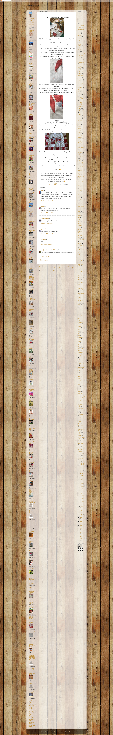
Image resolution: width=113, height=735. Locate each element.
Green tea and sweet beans (81, 147)
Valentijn (80, 451)
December (80, 87)
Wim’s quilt (80, 453)
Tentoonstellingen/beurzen (81, 438)
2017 (81, 517)
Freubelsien (31, 165)
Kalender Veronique (80, 232)
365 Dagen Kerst (31, 329)
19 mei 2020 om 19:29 (47, 200)
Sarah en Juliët (80, 394)
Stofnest (31, 714)
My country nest (31, 583)
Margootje (80, 277)
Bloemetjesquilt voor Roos (81, 54)
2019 (81, 511)
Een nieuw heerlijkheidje (81, 97)
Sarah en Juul (81, 397)
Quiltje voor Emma (80, 326)
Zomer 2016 (81, 464)
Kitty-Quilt (31, 289)
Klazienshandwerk (32, 532)
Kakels (79, 229)
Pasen (79, 304)
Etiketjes (80, 118)
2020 (81, 484)
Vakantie (80, 449)
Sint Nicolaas (81, 418)
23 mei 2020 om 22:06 (47, 244)
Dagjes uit (80, 80)
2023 (81, 473)
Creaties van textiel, (32, 708)
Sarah (79, 391)
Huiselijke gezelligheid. (80, 185)
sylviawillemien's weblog (32, 711)
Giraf (79, 145)
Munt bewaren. (80, 285)
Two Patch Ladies (31, 719)
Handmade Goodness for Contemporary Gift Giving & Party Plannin (32, 657)
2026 (81, 471)
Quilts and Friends (31, 155)
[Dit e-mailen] (63, 184)
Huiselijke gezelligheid (80, 180)
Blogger (70, 732)
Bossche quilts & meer (32, 52)
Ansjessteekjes (32, 569)
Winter (79, 456)
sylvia (42, 206)
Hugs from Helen (31, 133)
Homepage (57, 267)
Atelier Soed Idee (32, 428)
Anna (79, 33)
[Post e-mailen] (61, 184)
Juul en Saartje (79, 220)
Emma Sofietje (81, 110)
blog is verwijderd (31, 579)
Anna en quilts (80, 39)
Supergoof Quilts (31, 84)
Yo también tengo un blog (32, 669)
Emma (79, 108)
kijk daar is (31, 357)
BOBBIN (31, 179)
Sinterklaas (80, 425)
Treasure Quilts (31, 453)
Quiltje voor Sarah (80, 353)
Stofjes (79, 433)
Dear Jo (30, 551)
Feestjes (79, 126)
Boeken (79, 57)
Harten (79, 160)
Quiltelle (31, 248)
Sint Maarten (81, 414)
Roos (79, 378)
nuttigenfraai (32, 94)
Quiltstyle (31, 587)
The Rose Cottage (31, 212)
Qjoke (30, 320)
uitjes (79, 447)
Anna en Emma (80, 36)
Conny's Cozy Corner (32, 726)
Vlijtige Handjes (31, 370)
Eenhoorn (80, 106)
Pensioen (80, 307)
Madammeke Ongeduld (32, 230)
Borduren (80, 60)
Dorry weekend (80, 94)
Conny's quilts (30, 63)
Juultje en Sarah (80, 226)
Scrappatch (31, 146)
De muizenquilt (80, 82)
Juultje (79, 223)
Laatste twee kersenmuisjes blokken (82, 498)
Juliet (79, 201)
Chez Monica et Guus (32, 380)
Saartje (79, 389)
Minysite (31, 560)
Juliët (79, 204)
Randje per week (80, 375)
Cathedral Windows (80, 72)
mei (82, 486)
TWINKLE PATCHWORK (32, 299)
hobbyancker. (32, 193)
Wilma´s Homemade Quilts (31, 617)
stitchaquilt (31, 137)
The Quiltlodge (32, 6)
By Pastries (31, 462)
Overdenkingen (81, 301)
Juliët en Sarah (80, 214)
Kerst (79, 237)
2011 (81, 538)
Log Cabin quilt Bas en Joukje (80, 264)
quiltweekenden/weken (81, 368)
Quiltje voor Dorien (80, 319)
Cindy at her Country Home (32, 442)
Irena (30, 433)
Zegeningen (80, 458)
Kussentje (80, 260)
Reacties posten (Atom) (50, 270)
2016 (81, 521)
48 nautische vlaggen (81, 26)
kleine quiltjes (81, 249)
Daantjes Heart (31, 622)
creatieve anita (31, 541)
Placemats (80, 312)
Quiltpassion (32, 240)
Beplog (30, 348)
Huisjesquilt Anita (80, 191)
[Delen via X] (65, 184)
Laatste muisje (82, 490)
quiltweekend (81, 360)
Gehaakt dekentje (80, 132)
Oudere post (71, 267)
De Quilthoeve (31, 419)
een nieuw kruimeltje (80, 103)
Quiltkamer (80, 356)
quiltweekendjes (81, 371)
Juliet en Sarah (80, 210)
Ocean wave (80, 297)
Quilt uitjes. (80, 315)
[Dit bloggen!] (64, 184)
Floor (42, 190)
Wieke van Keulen (31, 188)
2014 (81, 528)
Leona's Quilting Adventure (31, 512)
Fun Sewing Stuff (31, 701)
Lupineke (31, 683)
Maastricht (80, 275)
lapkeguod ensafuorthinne (32, 390)
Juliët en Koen (81, 206)
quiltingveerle (32, 632)
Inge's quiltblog (31, 716)
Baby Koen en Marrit (81, 48)
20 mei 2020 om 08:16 (47, 212)
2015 (81, 525)
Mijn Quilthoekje (31, 339)
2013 (81, 532)
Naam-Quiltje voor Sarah (81, 288)
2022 (81, 476)
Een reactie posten (44, 260)
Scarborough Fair (32, 522)
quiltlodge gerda (32, 19)
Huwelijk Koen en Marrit (80, 195)
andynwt (55, 732)
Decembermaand (81, 90)
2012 (81, 536)
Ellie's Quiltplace (31, 400)
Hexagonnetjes (81, 170)
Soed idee (31, 366)
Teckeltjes (80, 435)
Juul (79, 217)
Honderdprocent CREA (32, 674)
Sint (79, 412)
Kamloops (80, 235)
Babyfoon (43, 239)
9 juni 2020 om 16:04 (46, 256)
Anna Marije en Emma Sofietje (80, 44)
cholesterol (80, 75)
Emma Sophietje (80, 115)
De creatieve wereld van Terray (32, 104)
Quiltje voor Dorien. (80, 323)
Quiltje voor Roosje (80, 338)
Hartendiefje (80, 162)
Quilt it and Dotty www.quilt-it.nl (31, 491)
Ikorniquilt (31, 705)
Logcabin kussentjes (80, 268)
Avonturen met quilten (31, 607)
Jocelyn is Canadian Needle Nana (49, 249)
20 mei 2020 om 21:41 (47, 223)
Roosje (79, 384)
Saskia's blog (32, 692)
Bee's (79, 51)
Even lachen (80, 120)
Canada (79, 69)
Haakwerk (80, 152)
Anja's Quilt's (32, 221)
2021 (81, 480)
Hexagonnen (80, 166)
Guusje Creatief (30, 115)
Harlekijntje (80, 157)
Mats (79, 280)
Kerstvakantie (81, 245)
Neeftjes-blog (32, 74)
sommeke (31, 641)
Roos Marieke (81, 380)
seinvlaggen (80, 408)
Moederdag (80, 282)
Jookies (30, 124)
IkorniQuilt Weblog (31, 722)
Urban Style (32, 480)
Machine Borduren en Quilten (32, 645)
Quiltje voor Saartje (80, 349)
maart (82, 506)
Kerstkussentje (81, 239)
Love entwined (81, 271)
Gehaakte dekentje (80, 136)
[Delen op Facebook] (66, 184)
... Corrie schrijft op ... (32, 501)
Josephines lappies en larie (31, 592)
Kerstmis (80, 243)
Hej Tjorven (31, 41)
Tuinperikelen (81, 443)
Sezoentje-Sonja (31, 602)
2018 (81, 515)
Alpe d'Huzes (81, 29)
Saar (79, 386)
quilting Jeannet (30, 267)
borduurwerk (81, 62)
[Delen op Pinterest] (67, 184)
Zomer (79, 462)
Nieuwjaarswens (81, 294)
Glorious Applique (31, 471)
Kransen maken (80, 253)
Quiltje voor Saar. (80, 345)
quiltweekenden (81, 364)
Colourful (80, 77)
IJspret (79, 199)
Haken (79, 154)
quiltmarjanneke (45, 218)
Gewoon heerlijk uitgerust (80, 141)
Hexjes (79, 174)
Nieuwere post (43, 267)
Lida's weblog (30, 258)
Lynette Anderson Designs (31, 174)
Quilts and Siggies (31, 30)
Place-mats (80, 309)
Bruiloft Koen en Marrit (81, 66)
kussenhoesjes (81, 256)
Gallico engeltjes (80, 129)
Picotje (30, 409)
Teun (79, 441)
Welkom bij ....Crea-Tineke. (31, 310)
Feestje (79, 124)
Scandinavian (81, 401)
